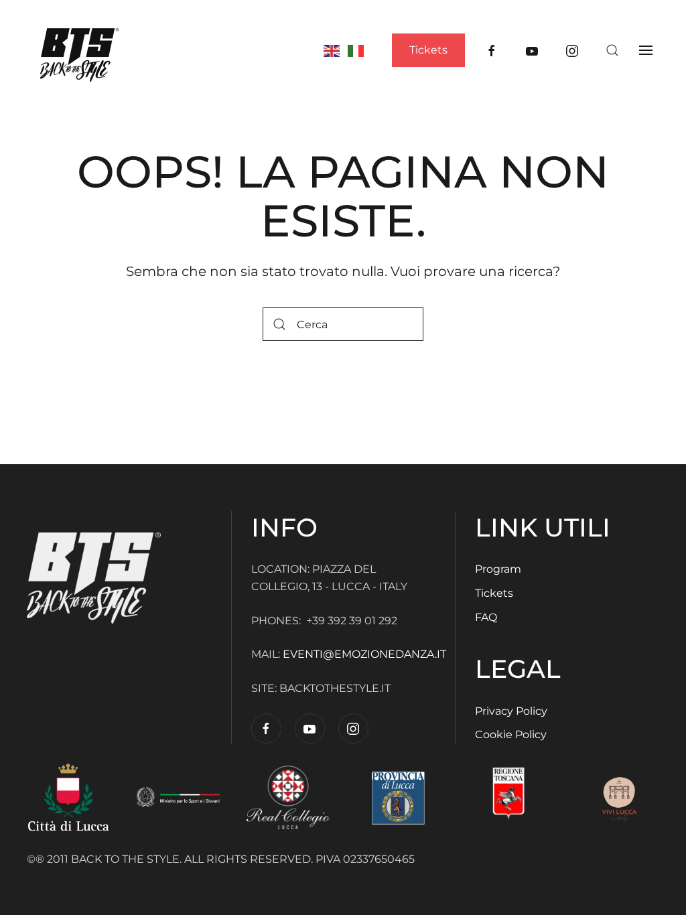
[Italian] (356, 49)
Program (498, 569)
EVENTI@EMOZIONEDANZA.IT (366, 654)
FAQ (486, 617)
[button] (612, 50)
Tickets (428, 50)
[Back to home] (80, 50)
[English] (332, 49)
